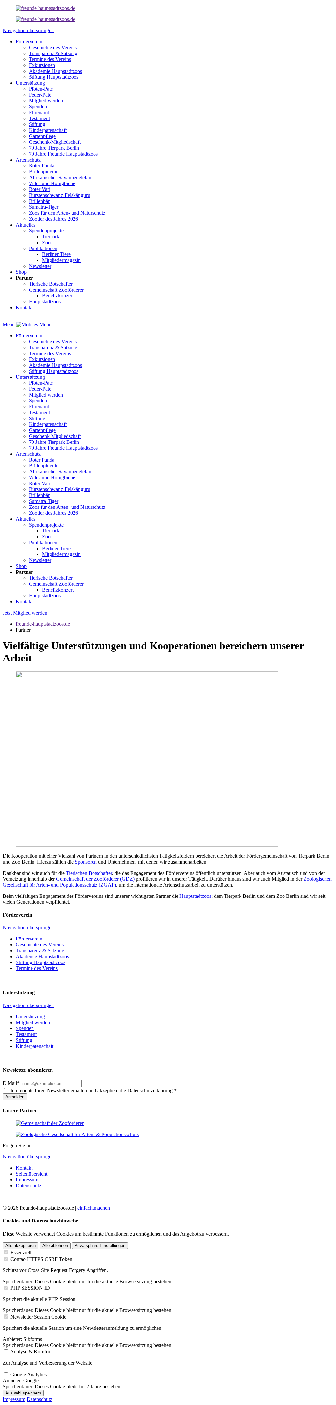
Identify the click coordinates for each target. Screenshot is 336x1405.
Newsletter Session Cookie (38, 1317)
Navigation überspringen (28, 30)
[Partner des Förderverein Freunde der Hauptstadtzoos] (45, 8)
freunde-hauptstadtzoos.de (43, 624)
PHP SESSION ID (30, 1288)
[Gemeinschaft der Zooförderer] (50, 1123)
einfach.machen (93, 1208)
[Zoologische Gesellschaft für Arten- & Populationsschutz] (77, 1134)
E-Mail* (11, 1083)
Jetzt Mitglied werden (25, 613)
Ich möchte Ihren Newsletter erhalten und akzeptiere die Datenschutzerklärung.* (93, 1090)
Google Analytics (28, 1374)
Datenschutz (39, 1399)
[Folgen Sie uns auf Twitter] (41, 1145)
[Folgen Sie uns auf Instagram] (38, 1145)
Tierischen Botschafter (89, 873)
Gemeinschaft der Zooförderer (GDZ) (95, 879)
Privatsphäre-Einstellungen (99, 1245)
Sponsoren (86, 862)
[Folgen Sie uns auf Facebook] (36, 1145)
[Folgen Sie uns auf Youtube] (43, 1145)
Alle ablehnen (55, 1245)
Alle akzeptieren (20, 1245)
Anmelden (14, 1096)
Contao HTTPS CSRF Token (41, 1259)
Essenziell (20, 1252)
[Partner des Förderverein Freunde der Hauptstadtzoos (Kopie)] (45, 19)
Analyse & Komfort (31, 1351)
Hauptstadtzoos (195, 896)
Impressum (14, 1399)
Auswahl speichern (23, 1393)
